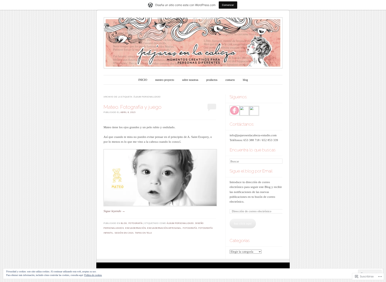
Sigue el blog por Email (251, 170)
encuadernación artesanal (164, 228)
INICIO (142, 79)
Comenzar (228, 4)
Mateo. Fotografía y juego (132, 107)
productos (211, 79)
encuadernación (135, 228)
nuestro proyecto (164, 79)
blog (245, 79)
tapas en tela (143, 233)
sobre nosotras (190, 79)
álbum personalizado (180, 223)
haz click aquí (243, 223)
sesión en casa (124, 233)
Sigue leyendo (114, 211)
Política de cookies (93, 275)
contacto (230, 79)
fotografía (135, 223)
